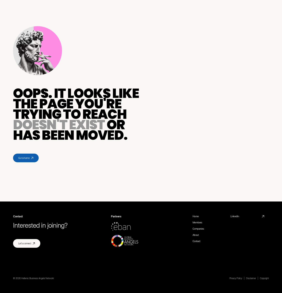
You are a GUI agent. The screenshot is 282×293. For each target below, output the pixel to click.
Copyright (264, 278)
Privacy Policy (235, 278)
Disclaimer (251, 278)
